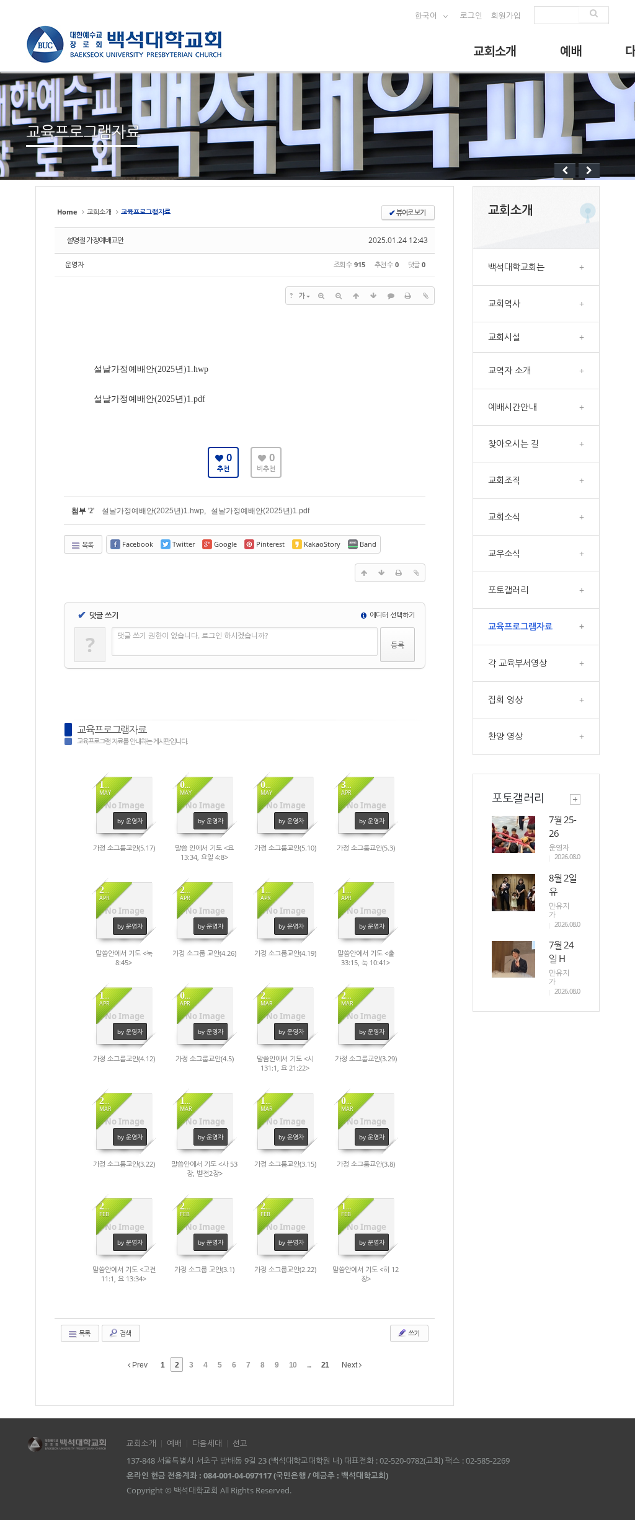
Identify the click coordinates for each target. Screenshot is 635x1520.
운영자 (74, 264)
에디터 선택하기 (391, 614)
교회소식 (536, 517)
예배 (571, 51)
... (309, 1365)
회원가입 (506, 16)
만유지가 (559, 910)
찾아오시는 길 (536, 443)
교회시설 (536, 337)
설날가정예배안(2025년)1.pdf (149, 399)
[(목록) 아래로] (373, 295)
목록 (87, 544)
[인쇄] (408, 295)
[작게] (338, 295)
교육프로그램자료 (111, 729)
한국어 (427, 16)
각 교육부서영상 (536, 663)
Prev (139, 1365)
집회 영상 (536, 699)
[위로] (356, 295)
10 (292, 1365)
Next (350, 1365)
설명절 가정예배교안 (94, 240)
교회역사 (536, 303)
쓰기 (413, 1333)
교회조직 (536, 480)
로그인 (471, 16)
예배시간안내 (536, 407)
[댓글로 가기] (390, 295)
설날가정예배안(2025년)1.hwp (151, 369)
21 (325, 1365)
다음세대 (207, 1443)
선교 (240, 1443)
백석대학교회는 (536, 267)
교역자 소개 (536, 370)
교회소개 (495, 51)
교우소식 (536, 553)
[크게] (321, 295)
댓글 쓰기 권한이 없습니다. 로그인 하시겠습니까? (192, 635)
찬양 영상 (536, 736)
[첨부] (425, 295)
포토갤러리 (536, 590)
